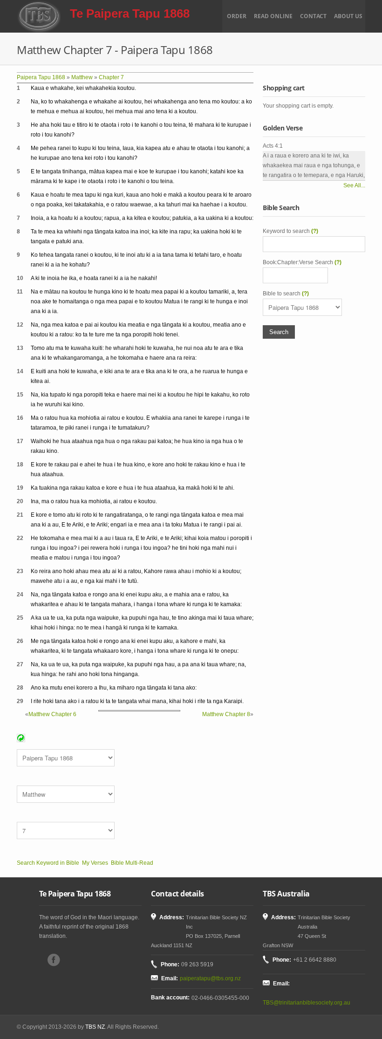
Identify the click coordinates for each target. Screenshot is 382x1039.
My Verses (95, 863)
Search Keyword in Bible (48, 863)
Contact (313, 16)
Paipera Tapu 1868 (41, 77)
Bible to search (286, 293)
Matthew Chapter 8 (226, 714)
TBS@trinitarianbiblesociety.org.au (306, 1002)
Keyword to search (290, 231)
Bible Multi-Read (132, 863)
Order (236, 16)
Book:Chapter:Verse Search (302, 262)
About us (348, 16)
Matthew (82, 77)
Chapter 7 (111, 77)
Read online (273, 16)
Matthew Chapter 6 (52, 714)
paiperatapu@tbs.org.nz (210, 978)
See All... (354, 185)
